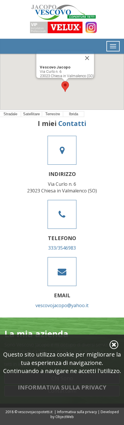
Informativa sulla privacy (77, 411)
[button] (65, 86)
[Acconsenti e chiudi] (114, 344)
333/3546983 (62, 248)
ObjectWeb (64, 416)
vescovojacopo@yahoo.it (62, 305)
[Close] (87, 58)
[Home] (62, 12)
